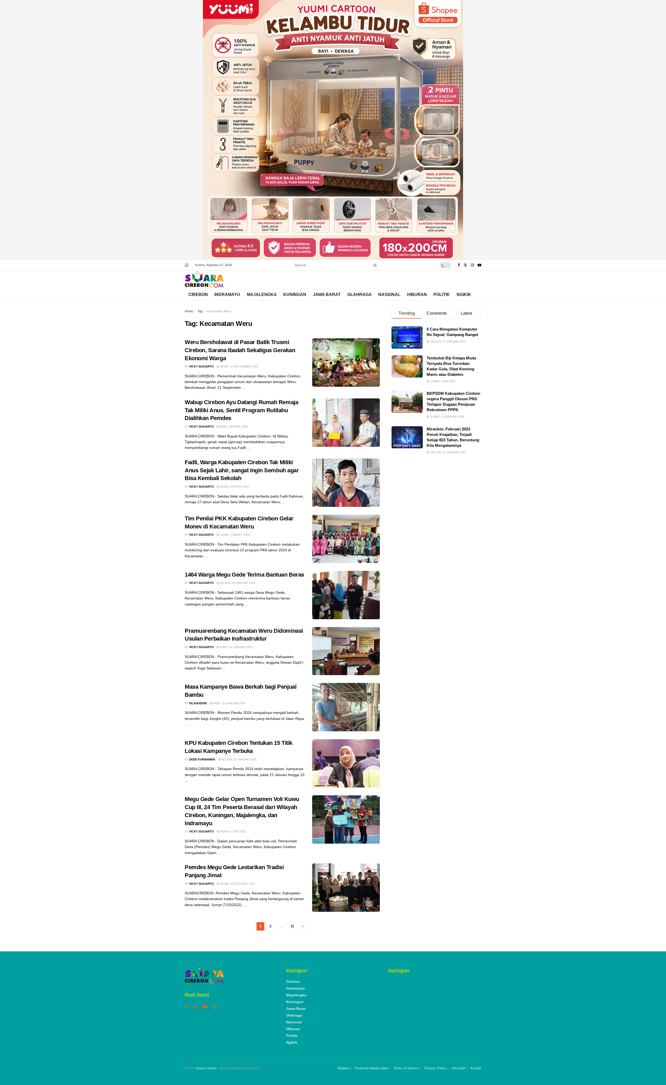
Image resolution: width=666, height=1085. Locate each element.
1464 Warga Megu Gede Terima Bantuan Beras (244, 574)
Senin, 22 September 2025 (238, 366)
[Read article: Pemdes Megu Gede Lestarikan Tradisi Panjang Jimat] (346, 887)
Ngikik (464, 294)
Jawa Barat (327, 294)
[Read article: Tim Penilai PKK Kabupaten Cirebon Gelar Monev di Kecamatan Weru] (346, 539)
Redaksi (343, 1068)
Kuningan (294, 294)
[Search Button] (374, 265)
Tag (200, 311)
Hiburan (417, 294)
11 (292, 926)
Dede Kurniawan (202, 759)
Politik (441, 294)
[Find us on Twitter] (465, 265)
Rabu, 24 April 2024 (233, 426)
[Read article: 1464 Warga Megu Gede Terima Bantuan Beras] (346, 595)
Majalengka (262, 294)
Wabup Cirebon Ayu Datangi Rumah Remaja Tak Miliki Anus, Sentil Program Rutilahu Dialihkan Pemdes (241, 410)
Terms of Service (406, 1068)
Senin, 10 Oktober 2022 (237, 883)
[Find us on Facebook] (459, 265)
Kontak (476, 1068)
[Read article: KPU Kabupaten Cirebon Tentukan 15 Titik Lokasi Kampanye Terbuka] (346, 763)
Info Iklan (458, 1068)
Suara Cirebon (206, 1068)
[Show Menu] (187, 265)
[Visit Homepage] (204, 279)
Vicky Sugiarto (201, 366)
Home (189, 311)
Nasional (389, 294)
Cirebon (198, 294)
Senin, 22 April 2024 (234, 486)
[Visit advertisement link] (333, 130)
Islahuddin (198, 703)
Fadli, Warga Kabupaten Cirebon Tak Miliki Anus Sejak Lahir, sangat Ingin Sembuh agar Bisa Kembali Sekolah (242, 470)
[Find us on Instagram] (472, 265)
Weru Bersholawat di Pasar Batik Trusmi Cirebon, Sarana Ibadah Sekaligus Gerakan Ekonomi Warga (240, 350)
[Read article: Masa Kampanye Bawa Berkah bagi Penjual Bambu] (346, 707)
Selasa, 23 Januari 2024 (238, 759)
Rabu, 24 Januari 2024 (235, 647)
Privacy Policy (435, 1068)
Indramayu (227, 294)
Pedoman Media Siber (371, 1068)
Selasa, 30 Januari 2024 (237, 582)
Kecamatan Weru (219, 311)
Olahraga (359, 294)
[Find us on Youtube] (479, 265)
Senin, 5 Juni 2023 (232, 831)
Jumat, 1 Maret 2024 (234, 534)
